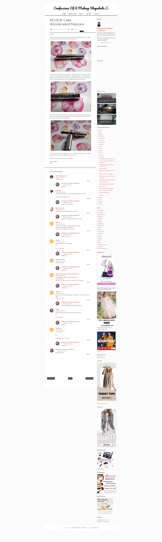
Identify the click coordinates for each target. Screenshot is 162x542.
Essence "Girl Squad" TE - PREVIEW (105, 190)
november (101, 138)
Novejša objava (51, 378)
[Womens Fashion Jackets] (106, 446)
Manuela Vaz (58, 328)
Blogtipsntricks (96, 527)
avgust (100, 144)
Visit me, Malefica (70, 229)
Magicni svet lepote (60, 298)
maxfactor (100, 233)
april (100, 152)
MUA (99, 242)
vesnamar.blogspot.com (61, 175)
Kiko (99, 235)
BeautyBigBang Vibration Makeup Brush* (107, 179)
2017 (99, 197)
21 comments (75, 29)
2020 (99, 130)
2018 (99, 134)
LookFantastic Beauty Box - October (104, 122)
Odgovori (88, 180)
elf (98, 227)
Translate (106, 521)
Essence (99, 210)
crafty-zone (58, 190)
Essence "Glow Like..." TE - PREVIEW (106, 174)
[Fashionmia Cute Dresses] (102, 403)
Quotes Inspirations (103, 168)
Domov (70, 378)
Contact (97, 14)
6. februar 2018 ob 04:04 (60, 261)
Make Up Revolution (102, 244)
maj (100, 150)
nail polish (100, 223)
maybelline (100, 225)
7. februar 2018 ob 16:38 (67, 268)
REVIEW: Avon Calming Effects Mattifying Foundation (105, 111)
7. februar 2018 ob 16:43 (67, 323)
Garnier (99, 239)
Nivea (99, 229)
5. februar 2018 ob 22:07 (60, 241)
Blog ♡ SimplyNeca (60, 248)
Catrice (99, 218)
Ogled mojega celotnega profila (106, 42)
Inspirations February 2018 (104, 192)
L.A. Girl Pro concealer (102, 248)
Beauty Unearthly (60, 208)
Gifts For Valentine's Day (104, 182)
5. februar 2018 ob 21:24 (60, 209)
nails (99, 220)
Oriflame (99, 216)
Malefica (58, 222)
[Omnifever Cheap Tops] (106, 400)
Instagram (67, 338)
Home (64, 14)
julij (100, 146)
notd (99, 221)
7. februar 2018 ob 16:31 (67, 202)
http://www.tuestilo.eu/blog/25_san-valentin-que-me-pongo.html (70, 280)
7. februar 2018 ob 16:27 (67, 185)
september (101, 142)
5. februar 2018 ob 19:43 (60, 177)
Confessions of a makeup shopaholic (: (81, 8)
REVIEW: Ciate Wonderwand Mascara (106, 188)
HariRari (57, 309)
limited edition (100, 214)
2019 (99, 132)
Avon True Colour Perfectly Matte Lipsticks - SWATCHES (105, 101)
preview (99, 212)
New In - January (102, 186)
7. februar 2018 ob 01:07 (60, 330)
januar (100, 195)
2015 (99, 202)
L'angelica (100, 246)
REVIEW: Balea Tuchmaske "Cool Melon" (106, 184)
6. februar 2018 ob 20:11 (60, 293)
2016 (99, 199)
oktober (101, 140)
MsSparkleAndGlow (60, 259)
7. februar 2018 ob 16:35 (67, 234)
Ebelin (99, 237)
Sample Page (72, 14)
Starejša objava (89, 378)
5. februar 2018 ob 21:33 (60, 224)
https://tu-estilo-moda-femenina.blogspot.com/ (67, 274)
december (101, 136)
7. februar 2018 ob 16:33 (67, 217)
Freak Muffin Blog (59, 317)
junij (100, 148)
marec (100, 155)
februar (101, 157)
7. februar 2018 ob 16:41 (67, 303)
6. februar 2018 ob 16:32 (60, 275)
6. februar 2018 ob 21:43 (60, 311)
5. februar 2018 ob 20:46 (60, 192)
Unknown (58, 240)
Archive (88, 14)
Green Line (100, 231)
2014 (99, 204)
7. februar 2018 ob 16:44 (67, 344)
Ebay (99, 240)
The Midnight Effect (60, 338)
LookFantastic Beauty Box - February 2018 (107, 158)
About (81, 14)
